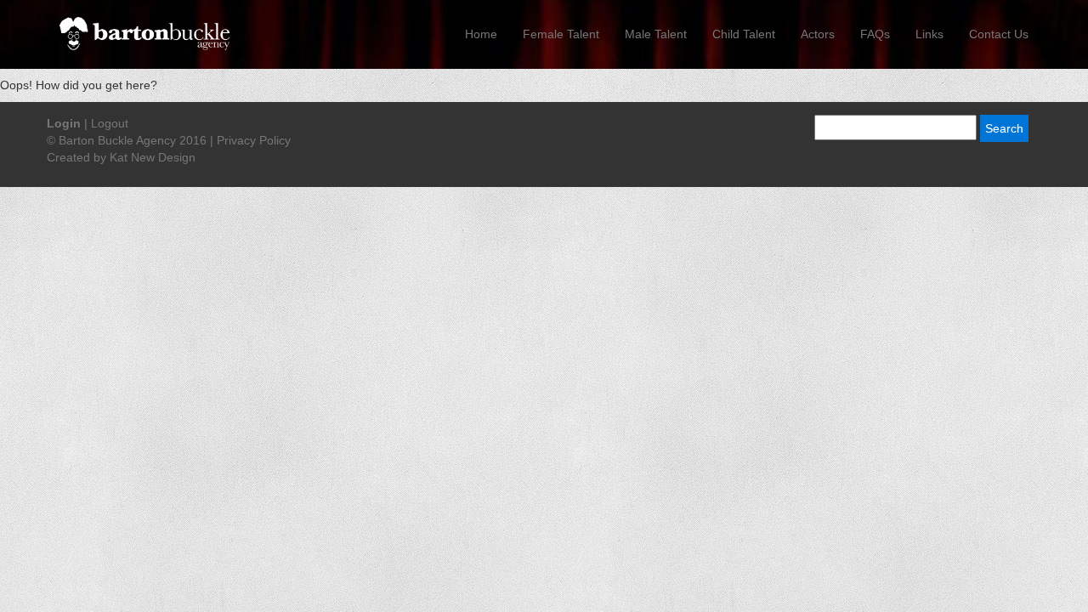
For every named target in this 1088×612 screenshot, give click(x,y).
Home (481, 34)
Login (64, 123)
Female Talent (561, 34)
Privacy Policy (254, 140)
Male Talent (656, 34)
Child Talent (743, 34)
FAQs (875, 34)
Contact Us (998, 34)
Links (929, 34)
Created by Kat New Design (121, 157)
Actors (818, 34)
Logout (109, 123)
